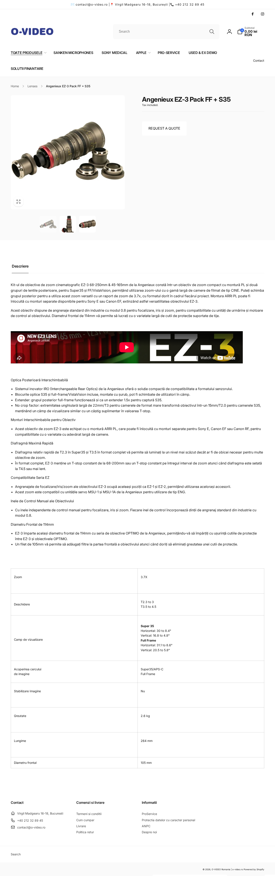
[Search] (212, 31)
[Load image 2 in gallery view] (68, 224)
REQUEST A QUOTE (164, 128)
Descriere (20, 266)
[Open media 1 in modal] (68, 152)
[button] (250, 32)
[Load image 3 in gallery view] (87, 224)
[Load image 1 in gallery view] (48, 224)
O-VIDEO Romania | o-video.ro (227, 869)
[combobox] (166, 31)
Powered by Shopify (254, 869)
